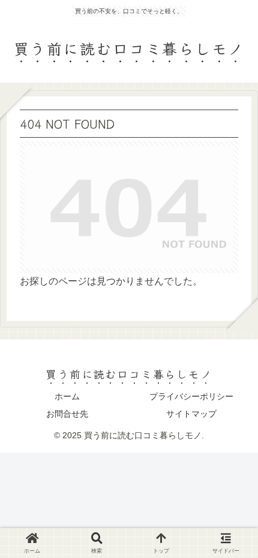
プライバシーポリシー (191, 396)
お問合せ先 (67, 413)
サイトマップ (191, 413)
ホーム (67, 396)
